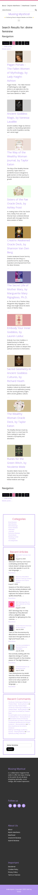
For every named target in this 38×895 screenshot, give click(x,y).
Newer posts (7, 49)
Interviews (11, 529)
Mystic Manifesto (14, 6)
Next (27, 43)
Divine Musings (13, 526)
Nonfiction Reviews (14, 533)
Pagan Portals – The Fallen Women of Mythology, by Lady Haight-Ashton (18, 72)
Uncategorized (13, 540)
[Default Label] (23, 806)
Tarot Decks (12, 539)
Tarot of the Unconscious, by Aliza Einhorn (23, 626)
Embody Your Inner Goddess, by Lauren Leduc (19, 332)
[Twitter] (14, 806)
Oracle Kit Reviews (14, 838)
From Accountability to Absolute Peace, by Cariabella (23, 647)
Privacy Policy (13, 872)
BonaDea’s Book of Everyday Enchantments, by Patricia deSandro (19, 719)
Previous (5, 43)
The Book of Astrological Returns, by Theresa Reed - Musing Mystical (19, 703)
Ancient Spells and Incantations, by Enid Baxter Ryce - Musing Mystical (19, 716)
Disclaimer (12, 867)
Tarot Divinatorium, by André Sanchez (22, 667)
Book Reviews (12, 522)
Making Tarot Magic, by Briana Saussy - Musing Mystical (17, 730)
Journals (11, 531)
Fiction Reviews (13, 528)
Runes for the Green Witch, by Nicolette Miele (16, 463)
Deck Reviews (12, 524)
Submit (33, 6)
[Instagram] (10, 806)
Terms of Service (14, 875)
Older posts (7, 46)
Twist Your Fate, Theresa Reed (17, 706)
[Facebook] (19, 806)
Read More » (12, 573)
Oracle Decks (12, 535)
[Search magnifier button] (35, 10)
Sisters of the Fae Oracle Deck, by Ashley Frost (17, 203)
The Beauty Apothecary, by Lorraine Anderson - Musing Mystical (19, 723)
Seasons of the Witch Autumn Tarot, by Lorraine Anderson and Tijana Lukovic (23, 579)
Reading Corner (13, 537)
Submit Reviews (13, 841)
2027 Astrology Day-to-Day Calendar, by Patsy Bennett (23, 604)
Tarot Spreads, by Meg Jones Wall (19, 732)
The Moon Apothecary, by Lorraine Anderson (19, 726)
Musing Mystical (19, 14)
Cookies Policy (13, 869)
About (4, 6)
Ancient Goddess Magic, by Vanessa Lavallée (18, 117)
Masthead (26, 6)
